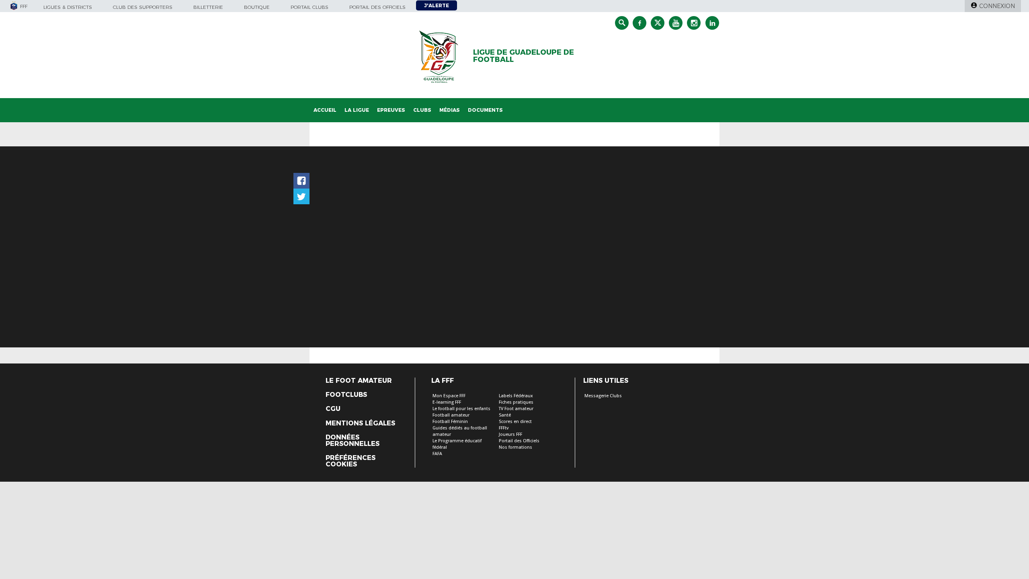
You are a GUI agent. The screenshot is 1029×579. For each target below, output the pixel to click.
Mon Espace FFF (449, 395)
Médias (449, 110)
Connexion (997, 6)
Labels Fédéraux (516, 395)
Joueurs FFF (510, 434)
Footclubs (346, 395)
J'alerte (436, 5)
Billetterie (208, 7)
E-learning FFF (447, 402)
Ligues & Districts (67, 7)
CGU (333, 409)
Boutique (257, 7)
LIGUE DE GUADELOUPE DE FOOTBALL (523, 56)
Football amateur (451, 415)
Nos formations (515, 447)
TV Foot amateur (516, 408)
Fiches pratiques (516, 402)
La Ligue (356, 110)
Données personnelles (352, 440)
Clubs (422, 110)
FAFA (437, 453)
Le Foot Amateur (359, 381)
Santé (505, 415)
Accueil (325, 110)
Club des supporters (142, 7)
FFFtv (503, 428)
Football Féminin (450, 421)
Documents (485, 110)
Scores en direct (515, 421)
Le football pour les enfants (461, 408)
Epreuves (391, 110)
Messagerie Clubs (603, 395)
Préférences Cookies (350, 461)
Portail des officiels (377, 7)
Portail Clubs (309, 7)
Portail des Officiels (519, 440)
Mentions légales (360, 423)
